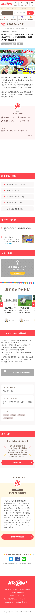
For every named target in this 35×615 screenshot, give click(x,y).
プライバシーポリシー (25, 598)
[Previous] (1, 304)
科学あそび (23, 131)
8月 (8, 391)
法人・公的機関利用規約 (10, 598)
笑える (21, 415)
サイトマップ (27, 602)
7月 (4, 391)
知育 (6, 415)
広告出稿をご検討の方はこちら (17, 595)
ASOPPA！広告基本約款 (17, 592)
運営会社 (18, 602)
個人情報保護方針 (8, 602)
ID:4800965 (8, 243)
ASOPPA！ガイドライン (11, 589)
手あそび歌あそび (15, 9)
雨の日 (5, 402)
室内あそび (4, 131)
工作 (2, 9)
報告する (31, 136)
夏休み (23, 402)
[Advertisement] (18, 156)
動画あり (16, 131)
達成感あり (9, 418)
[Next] (33, 304)
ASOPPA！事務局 (17, 493)
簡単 (13, 415)
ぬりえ (7, 9)
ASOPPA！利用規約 (21, 29)
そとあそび (24, 9)
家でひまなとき (14, 402)
